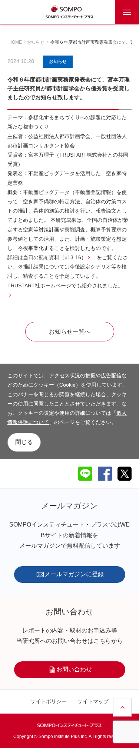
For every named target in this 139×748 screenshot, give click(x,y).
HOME (15, 42)
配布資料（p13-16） (62, 257)
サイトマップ (93, 701)
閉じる (24, 442)
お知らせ (35, 42)
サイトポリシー (48, 701)
